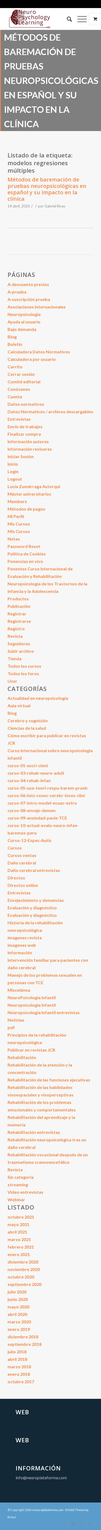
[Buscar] (66, 19)
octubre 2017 (21, 1381)
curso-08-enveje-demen (31, 810)
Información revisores (30, 448)
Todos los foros (23, 673)
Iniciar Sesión (21, 456)
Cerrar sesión (21, 374)
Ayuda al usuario (24, 321)
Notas (14, 538)
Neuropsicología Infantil (32, 1004)
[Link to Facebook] (65, 1523)
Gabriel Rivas (54, 206)
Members (17, 501)
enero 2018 (19, 1374)
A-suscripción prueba (29, 299)
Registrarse (19, 621)
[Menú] (79, 19)
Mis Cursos (19, 523)
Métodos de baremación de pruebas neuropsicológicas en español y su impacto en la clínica (47, 189)
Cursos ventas (22, 855)
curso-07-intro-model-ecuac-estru (42, 802)
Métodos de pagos (26, 508)
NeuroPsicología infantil (32, 997)
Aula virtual (19, 705)
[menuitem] (66, 19)
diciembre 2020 (23, 1261)
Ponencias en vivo (25, 561)
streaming (18, 1184)
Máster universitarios (29, 493)
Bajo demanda (22, 329)
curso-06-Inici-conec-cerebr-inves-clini (46, 795)
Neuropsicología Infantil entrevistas (44, 1012)
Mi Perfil (16, 516)
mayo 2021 (18, 1224)
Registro (16, 628)
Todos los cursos (24, 666)
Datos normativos (26, 404)
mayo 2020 (18, 1306)
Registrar (17, 613)
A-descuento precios (28, 284)
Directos (16, 877)
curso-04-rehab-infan (29, 780)
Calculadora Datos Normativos (39, 351)
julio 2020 (17, 1291)
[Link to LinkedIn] (89, 1523)
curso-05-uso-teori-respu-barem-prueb (48, 787)
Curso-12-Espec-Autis (29, 840)
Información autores (28, 441)
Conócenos (19, 389)
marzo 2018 (19, 1366)
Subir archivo (21, 651)
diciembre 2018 (23, 1336)
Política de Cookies (27, 553)
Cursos (15, 847)
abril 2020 (17, 1314)
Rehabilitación (22, 1057)
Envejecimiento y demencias (36, 900)
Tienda (15, 658)
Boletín (15, 344)
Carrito (15, 366)
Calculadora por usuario (32, 359)
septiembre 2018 (24, 1344)
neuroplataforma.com (48, 1510)
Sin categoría (21, 1177)
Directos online (23, 885)
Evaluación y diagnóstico (32, 907)
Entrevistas (19, 419)
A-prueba (17, 291)
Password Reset (24, 546)
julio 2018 (17, 1351)
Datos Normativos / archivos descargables (50, 411)
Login (13, 471)
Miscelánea (19, 989)
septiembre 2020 (24, 1284)
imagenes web (22, 945)
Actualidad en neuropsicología (38, 698)
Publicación (19, 606)
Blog (12, 336)
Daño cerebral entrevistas (34, 870)
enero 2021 (19, 1254)
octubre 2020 (21, 1276)
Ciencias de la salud (27, 728)
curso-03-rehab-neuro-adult (36, 772)
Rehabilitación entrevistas (34, 1132)
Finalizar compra (24, 433)
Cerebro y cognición (28, 720)
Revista (15, 636)
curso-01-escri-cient (28, 765)
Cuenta (15, 396)
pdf (11, 1027)
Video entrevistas (25, 1192)
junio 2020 (18, 1299)
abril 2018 (17, 1359)
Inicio (13, 463)
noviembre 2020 (24, 1269)
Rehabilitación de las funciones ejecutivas (49, 1079)
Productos (18, 598)
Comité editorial (24, 381)
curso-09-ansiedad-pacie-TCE (37, 817)
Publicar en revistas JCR (31, 1049)
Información (20, 952)
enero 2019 (19, 1329)
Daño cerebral (22, 862)
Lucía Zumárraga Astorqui (34, 486)
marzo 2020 (19, 1321)
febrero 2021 (21, 1246)
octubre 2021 (21, 1216)
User (12, 680)
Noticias (16, 1019)
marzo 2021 (19, 1239)
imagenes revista (25, 937)
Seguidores (19, 643)
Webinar (16, 1199)
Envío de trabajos (25, 426)
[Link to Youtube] (73, 1523)
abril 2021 (17, 1231)
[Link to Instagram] (81, 1523)
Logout (15, 478)
